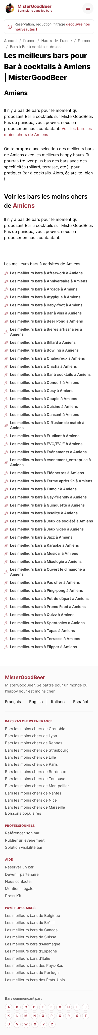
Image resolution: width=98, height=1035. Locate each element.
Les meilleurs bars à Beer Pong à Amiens (46, 321)
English (36, 701)
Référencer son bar (22, 833)
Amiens (24, 205)
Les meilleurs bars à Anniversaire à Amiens (48, 281)
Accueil (10, 40)
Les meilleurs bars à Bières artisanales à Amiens (46, 332)
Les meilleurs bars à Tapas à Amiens (42, 630)
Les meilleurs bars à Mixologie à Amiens (46, 561)
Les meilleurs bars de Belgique (32, 915)
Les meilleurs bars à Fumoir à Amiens (43, 489)
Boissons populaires (23, 813)
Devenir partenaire (22, 874)
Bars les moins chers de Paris (31, 764)
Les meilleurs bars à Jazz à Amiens (41, 537)
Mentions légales (20, 888)
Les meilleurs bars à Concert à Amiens (44, 382)
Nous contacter (18, 881)
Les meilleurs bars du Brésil (30, 922)
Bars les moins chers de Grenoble (35, 728)
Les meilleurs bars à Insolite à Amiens (44, 513)
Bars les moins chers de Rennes (33, 742)
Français (13, 701)
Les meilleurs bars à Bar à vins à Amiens (46, 313)
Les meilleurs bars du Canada (31, 929)
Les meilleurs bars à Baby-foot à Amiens (46, 305)
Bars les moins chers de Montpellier (37, 785)
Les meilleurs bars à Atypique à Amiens (45, 297)
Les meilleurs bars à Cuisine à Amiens (44, 406)
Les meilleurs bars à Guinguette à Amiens (47, 505)
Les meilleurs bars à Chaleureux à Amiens (47, 358)
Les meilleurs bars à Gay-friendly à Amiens (48, 497)
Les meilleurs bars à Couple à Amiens (43, 398)
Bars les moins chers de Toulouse (35, 778)
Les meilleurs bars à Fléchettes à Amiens (47, 473)
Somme (85, 40)
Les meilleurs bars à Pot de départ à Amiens (49, 598)
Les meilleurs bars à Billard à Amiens (43, 342)
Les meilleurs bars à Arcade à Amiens (43, 289)
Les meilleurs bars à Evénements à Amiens (48, 452)
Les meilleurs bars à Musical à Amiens (44, 553)
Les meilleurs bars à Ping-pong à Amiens (46, 590)
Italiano (58, 701)
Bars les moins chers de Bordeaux (35, 771)
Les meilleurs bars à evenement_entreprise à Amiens (50, 462)
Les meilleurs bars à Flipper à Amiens (43, 647)
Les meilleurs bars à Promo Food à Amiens (48, 606)
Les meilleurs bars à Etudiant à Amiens (44, 436)
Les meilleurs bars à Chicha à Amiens (43, 366)
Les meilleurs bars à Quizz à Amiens (42, 615)
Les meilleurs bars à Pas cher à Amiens (45, 582)
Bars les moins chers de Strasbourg (37, 750)
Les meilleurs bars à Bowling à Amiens (44, 350)
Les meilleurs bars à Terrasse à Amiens (45, 638)
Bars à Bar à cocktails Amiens (36, 46)
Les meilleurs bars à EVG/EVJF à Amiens (46, 444)
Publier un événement (24, 840)
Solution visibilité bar (23, 847)
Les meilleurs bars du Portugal (32, 972)
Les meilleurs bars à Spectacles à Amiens (47, 623)
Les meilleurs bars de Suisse (30, 937)
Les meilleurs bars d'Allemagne (32, 944)
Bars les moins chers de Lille (30, 757)
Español (80, 701)
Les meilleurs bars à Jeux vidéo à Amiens (47, 529)
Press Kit (13, 895)
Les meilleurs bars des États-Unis (35, 979)
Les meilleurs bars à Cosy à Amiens (41, 390)
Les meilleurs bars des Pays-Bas (34, 965)
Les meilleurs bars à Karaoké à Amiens (44, 545)
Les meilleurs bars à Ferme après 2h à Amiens (51, 481)
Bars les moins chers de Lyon (31, 735)
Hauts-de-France (56, 40)
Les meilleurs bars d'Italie (27, 958)
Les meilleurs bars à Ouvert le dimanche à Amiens (47, 572)
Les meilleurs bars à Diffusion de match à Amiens (47, 425)
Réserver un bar (19, 867)
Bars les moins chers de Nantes (33, 793)
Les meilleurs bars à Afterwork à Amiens (46, 273)
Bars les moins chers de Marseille (35, 807)
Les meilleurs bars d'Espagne (31, 951)
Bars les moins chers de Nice (31, 800)
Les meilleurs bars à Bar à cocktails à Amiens (50, 374)
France (29, 40)
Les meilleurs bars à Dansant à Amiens (44, 414)
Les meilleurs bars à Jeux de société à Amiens (51, 521)
